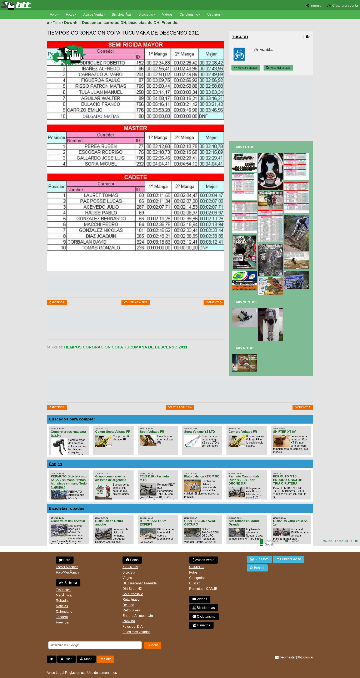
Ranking (128, 621)
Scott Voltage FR (152, 431)
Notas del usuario (279, 67)
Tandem (62, 617)
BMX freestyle (132, 594)
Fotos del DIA (132, 626)
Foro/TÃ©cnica (67, 567)
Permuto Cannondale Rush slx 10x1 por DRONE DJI (244, 480)
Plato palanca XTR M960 (201, 476)
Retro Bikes (131, 610)
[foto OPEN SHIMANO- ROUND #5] (271, 279)
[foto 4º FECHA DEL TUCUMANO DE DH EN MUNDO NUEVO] (297, 253)
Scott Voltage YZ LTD (199, 431)
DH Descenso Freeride (139, 583)
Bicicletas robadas (66, 508)
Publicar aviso (290, 559)
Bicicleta (70, 583)
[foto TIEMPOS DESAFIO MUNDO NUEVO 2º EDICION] (245, 174)
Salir (107, 659)
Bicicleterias (205, 608)
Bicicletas (146, 14)
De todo (128, 605)
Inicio (68, 659)
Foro (53, 14)
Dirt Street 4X (132, 588)
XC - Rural (130, 567)
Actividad (267, 49)
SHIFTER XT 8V (284, 431)
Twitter (294, 541)
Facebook (271, 541)
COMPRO (196, 567)
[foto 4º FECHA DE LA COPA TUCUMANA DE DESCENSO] (245, 356)
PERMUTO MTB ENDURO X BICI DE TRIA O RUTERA (287, 480)
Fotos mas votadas (136, 632)
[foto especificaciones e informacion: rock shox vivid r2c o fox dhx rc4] (245, 155)
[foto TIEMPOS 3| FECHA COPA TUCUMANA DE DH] (297, 272)
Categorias (197, 578)
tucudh (240, 37)
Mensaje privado (247, 67)
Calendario (64, 611)
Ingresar (316, 5)
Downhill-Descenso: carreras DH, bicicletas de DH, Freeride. (121, 22)
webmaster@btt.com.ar (296, 657)
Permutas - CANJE (203, 588)
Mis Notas (245, 348)
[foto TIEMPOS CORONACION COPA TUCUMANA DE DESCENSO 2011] (245, 203)
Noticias (62, 606)
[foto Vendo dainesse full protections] (271, 310)
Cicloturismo (189, 14)
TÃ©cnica (63, 590)
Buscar (194, 583)
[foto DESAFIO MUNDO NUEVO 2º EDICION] (271, 193)
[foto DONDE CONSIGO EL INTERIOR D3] (271, 155)
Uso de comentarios (102, 672)
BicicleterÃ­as (121, 14)
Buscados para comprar (72, 419)
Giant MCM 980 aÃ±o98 (68, 521)
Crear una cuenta (345, 5)
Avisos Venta (93, 14)
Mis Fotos (245, 147)
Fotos (70, 14)
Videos (167, 14)
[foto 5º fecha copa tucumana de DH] (271, 245)
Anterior (57, 302)
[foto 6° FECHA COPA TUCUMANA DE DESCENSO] (245, 236)
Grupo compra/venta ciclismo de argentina (110, 478)
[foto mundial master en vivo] (245, 272)
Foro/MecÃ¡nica (67, 572)
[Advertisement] (135, 284)
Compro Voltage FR (243, 431)
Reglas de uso (75, 672)
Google (269, 544)
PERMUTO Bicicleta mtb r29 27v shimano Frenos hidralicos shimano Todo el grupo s (69, 482)
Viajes (127, 578)
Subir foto (261, 559)
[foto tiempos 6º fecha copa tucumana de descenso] (297, 216)
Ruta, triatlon (131, 599)
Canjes (55, 464)
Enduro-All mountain (137, 615)
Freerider (62, 622)
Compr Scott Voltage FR (112, 431)
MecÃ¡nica (64, 595)
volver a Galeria (135, 302)
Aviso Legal (55, 672)
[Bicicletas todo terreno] (60, 5)
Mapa (87, 659)
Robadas (62, 600)
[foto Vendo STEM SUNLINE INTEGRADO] (245, 310)
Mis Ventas (246, 302)
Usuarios (214, 14)
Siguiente (213, 302)
